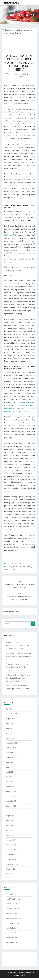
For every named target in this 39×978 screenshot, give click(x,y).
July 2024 (9, 762)
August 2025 (10, 719)
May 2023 (9, 825)
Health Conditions (13, 908)
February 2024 (11, 786)
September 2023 (12, 811)
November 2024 (12, 743)
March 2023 (10, 835)
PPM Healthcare (10, 2)
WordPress (30, 973)
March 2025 (10, 738)
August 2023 (10, 816)
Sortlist (7, 112)
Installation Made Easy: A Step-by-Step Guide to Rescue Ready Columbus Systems (18, 678)
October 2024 (11, 748)
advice (9, 567)
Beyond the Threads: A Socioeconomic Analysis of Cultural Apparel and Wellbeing (19, 645)
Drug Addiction (11, 894)
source (12, 569)
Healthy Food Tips (13, 923)
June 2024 (9, 767)
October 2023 (11, 806)
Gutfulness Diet (10, 235)
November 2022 (12, 854)
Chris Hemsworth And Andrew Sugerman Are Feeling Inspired (19, 597)
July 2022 (9, 874)
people (28, 567)
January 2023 (11, 845)
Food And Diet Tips (14, 563)
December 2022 (11, 849)
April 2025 (9, 733)
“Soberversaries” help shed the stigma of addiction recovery (19, 584)
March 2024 (10, 782)
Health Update (11, 913)
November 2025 (12, 714)
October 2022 (11, 859)
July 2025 (9, 723)
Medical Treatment (13, 933)
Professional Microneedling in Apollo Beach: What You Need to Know (17, 667)
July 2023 (9, 820)
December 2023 (11, 796)
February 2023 (11, 840)
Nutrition (21, 567)
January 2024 (11, 791)
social (6, 569)
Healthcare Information (15, 918)
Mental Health (11, 938)
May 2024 (9, 772)
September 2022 (12, 864)
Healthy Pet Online (13, 928)
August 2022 (10, 869)
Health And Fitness (13, 904)
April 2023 (9, 830)
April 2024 (9, 777)
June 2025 (9, 728)
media (14, 567)
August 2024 (10, 757)
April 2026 (9, 709)
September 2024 (12, 753)
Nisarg (22, 975)
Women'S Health (12, 942)
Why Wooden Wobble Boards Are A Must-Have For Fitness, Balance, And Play (19, 656)
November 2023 (12, 801)
